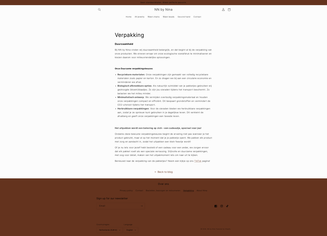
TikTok (197, 161)
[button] (99, 10)
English (130, 230)
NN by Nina (211, 229)
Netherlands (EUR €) (108, 230)
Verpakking (188, 190)
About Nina (202, 190)
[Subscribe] (142, 206)
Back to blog (165, 171)
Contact (139, 190)
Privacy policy (126, 190)
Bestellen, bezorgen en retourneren (163, 190)
